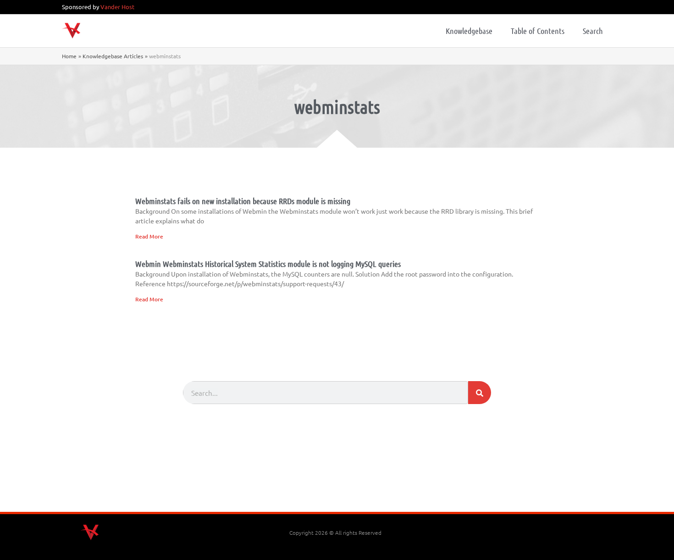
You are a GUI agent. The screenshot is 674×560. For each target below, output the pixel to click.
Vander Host (117, 7)
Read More (149, 236)
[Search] (479, 392)
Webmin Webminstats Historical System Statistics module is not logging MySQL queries (268, 264)
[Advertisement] (337, 486)
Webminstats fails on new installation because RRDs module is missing (242, 201)
